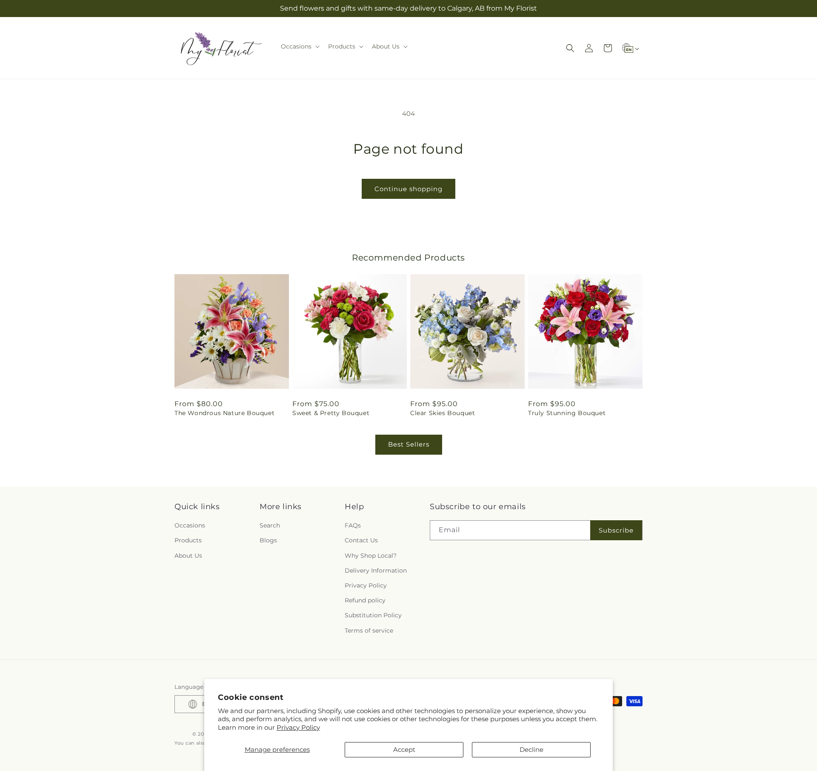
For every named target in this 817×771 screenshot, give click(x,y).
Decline (531, 749)
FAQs (353, 525)
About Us (188, 555)
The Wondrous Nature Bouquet (224, 413)
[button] (299, 46)
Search (270, 525)
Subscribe (616, 530)
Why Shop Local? (371, 555)
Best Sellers (408, 444)
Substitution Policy (373, 615)
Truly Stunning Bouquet (567, 413)
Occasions (189, 525)
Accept (404, 749)
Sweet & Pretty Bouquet (330, 413)
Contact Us (361, 540)
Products (188, 540)
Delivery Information (376, 570)
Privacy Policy (298, 727)
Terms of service (369, 630)
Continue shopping (408, 189)
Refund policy (365, 600)
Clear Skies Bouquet (442, 413)
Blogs (268, 540)
